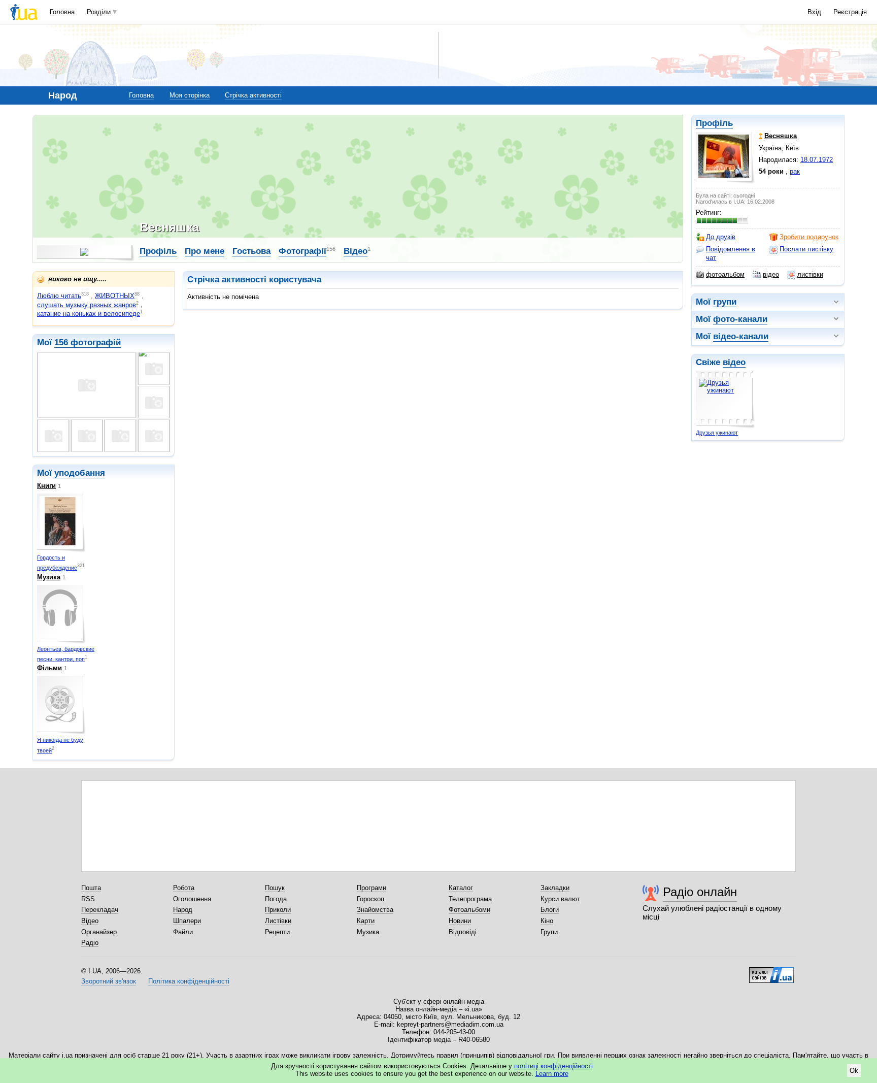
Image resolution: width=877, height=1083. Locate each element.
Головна (62, 12)
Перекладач (99, 909)
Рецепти (277, 932)
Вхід (814, 12)
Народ (182, 909)
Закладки (555, 888)
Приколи (278, 909)
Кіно (547, 921)
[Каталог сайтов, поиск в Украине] (771, 971)
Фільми (49, 668)
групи (724, 302)
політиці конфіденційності (553, 1066)
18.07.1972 (816, 159)
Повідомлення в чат (730, 253)
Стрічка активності (253, 95)
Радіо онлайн (700, 892)
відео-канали (740, 336)
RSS (88, 899)
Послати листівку (806, 249)
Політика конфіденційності (188, 981)
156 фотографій (87, 342)
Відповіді (463, 932)
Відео (355, 251)
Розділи (99, 12)
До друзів (720, 237)
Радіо (89, 942)
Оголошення (192, 899)
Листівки (278, 921)
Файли (183, 932)
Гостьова (251, 251)
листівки (810, 274)
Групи (549, 932)
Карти (366, 921)
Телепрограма (470, 899)
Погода (276, 899)
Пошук (275, 888)
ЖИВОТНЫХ (114, 296)
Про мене (204, 251)
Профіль (714, 123)
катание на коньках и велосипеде (88, 313)
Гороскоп (370, 899)
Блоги (550, 909)
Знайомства (375, 909)
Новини (460, 921)
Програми (371, 888)
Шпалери (187, 921)
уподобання (79, 473)
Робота (183, 888)
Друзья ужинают (717, 433)
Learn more (551, 1073)
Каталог (461, 888)
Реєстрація (850, 12)
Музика (48, 577)
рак (795, 171)
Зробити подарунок (809, 237)
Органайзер (99, 932)
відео (771, 274)
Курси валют (560, 899)
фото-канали (740, 319)
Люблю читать (59, 296)
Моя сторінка (190, 95)
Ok (854, 1070)
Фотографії (302, 251)
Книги (46, 485)
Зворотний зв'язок (108, 981)
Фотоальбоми (469, 909)
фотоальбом (725, 274)
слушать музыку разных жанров (86, 305)
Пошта (91, 888)
